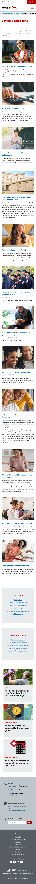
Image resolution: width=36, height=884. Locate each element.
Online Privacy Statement (10, 873)
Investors (18, 844)
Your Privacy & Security (26, 873)
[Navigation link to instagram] (14, 862)
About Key (18, 837)
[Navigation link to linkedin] (18, 862)
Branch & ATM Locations (18, 847)
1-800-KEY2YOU (13, 786)
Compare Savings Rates (18, 605)
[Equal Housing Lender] (8, 870)
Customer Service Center (18, 839)
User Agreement (22, 870)
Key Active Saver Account (18, 642)
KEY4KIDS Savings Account (18, 651)
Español (18, 849)
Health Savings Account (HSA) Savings (18, 611)
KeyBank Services (7, 2)
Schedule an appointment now (16, 810)
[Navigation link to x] (21, 862)
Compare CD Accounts (18, 640)
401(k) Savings (18, 614)
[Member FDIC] (14, 870)
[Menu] (32, 8)
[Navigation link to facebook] (11, 862)
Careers (18, 842)
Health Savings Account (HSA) (18, 648)
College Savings (18, 608)
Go (29, 822)
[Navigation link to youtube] (25, 862)
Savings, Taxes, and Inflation (18, 602)
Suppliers (18, 852)
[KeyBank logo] (9, 8)
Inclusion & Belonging (18, 854)
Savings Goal (18, 600)
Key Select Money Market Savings (18, 645)
